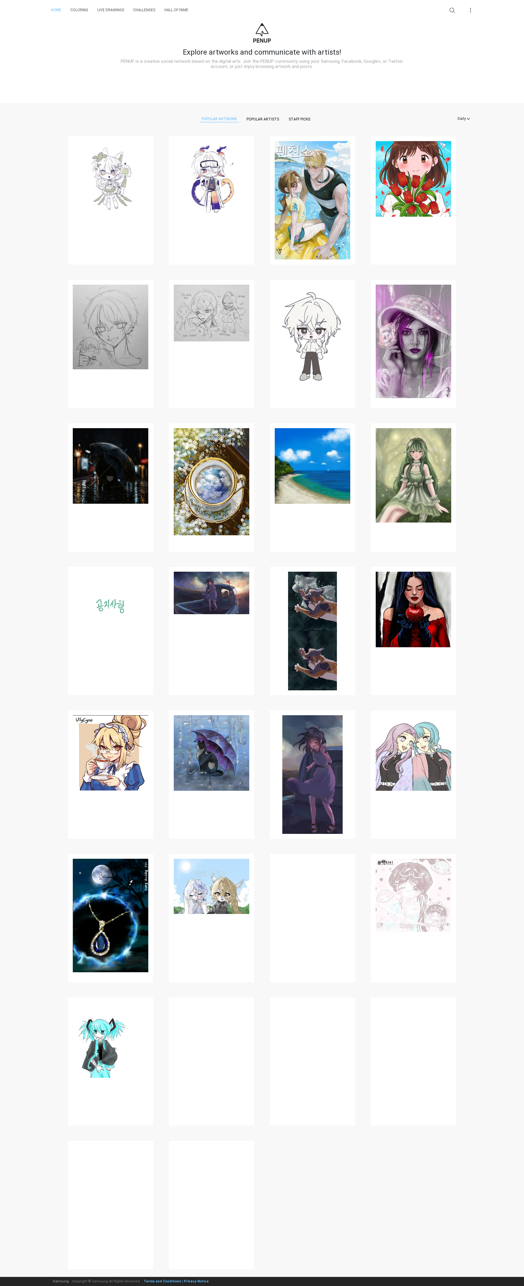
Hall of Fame (176, 10)
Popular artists (263, 119)
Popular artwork (219, 119)
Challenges (144, 10)
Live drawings (110, 10)
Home (56, 10)
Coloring (79, 10)
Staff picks (299, 119)
